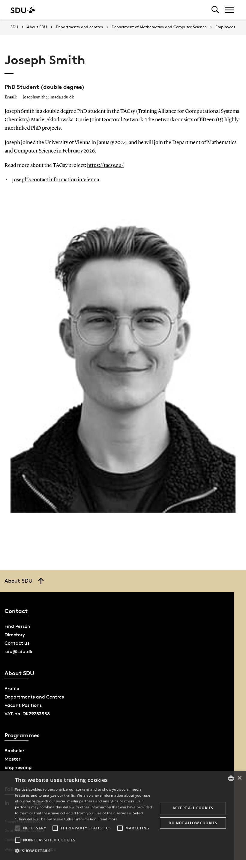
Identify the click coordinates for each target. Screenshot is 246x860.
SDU (14, 27)
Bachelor (14, 750)
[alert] (123, 815)
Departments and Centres (34, 697)
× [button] (239, 778)
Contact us (16, 643)
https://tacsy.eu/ (105, 165)
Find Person (17, 626)
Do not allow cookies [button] (193, 822)
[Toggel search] (215, 10)
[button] (18, 828)
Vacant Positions (23, 705)
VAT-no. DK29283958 (27, 714)
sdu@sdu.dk (18, 651)
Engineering (18, 767)
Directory (14, 635)
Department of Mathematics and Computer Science (159, 27)
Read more (108, 819)
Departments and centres (79, 27)
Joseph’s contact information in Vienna (55, 180)
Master (12, 759)
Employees (225, 27)
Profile (11, 688)
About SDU (37, 27)
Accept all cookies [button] (192, 807)
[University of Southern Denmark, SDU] (22, 10)
